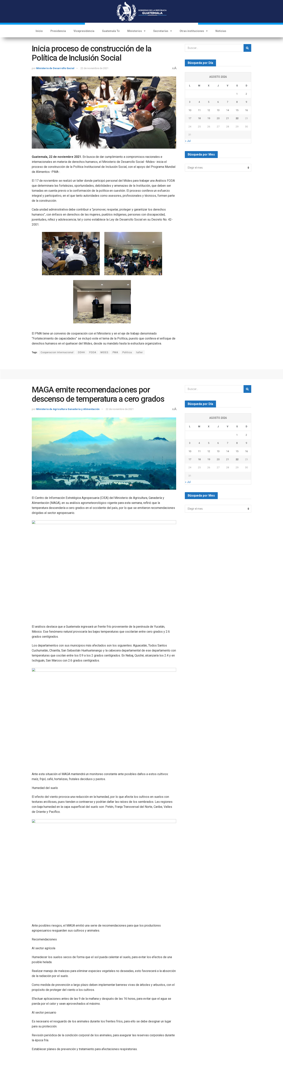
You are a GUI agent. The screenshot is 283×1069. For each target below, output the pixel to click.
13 (218, 110)
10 (189, 110)
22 (237, 118)
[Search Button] (247, 48)
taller (139, 352)
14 (227, 110)
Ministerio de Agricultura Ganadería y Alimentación (68, 409)
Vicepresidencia (84, 31)
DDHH (81, 352)
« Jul (188, 140)
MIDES (104, 352)
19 (208, 118)
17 (189, 118)
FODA (92, 352)
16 (246, 110)
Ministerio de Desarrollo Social (55, 68)
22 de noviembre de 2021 (94, 68)
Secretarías (160, 31)
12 (208, 110)
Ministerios (134, 31)
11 (199, 110)
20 (218, 118)
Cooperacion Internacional (57, 352)
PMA (115, 352)
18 (199, 118)
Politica (127, 352)
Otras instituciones (192, 31)
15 (237, 110)
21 (227, 118)
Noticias (220, 31)
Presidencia (58, 31)
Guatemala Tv (111, 31)
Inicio (39, 31)
